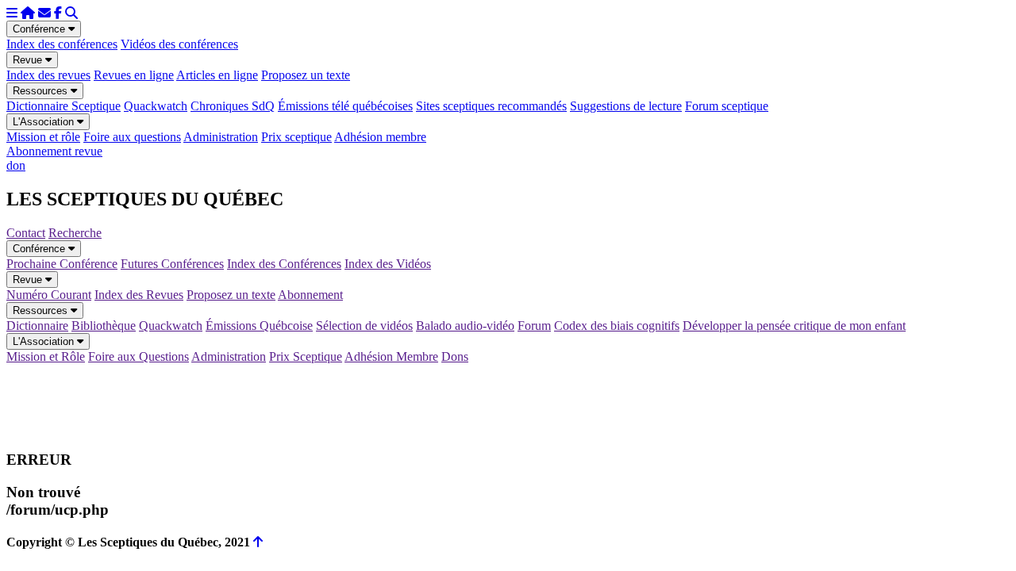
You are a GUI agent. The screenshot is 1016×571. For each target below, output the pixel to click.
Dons (454, 356)
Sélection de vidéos (364, 325)
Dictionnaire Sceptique (63, 106)
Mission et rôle (43, 137)
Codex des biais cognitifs (616, 325)
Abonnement (310, 294)
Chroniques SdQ (232, 106)
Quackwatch (155, 106)
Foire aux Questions (138, 356)
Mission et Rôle (45, 356)
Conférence (40, 29)
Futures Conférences (172, 263)
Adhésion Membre (391, 356)
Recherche (75, 233)
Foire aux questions (132, 137)
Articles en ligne (217, 75)
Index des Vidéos (387, 263)
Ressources (42, 91)
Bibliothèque (103, 325)
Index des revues (48, 75)
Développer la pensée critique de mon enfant (794, 325)
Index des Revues (138, 294)
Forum (534, 325)
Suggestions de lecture (626, 106)
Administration (220, 137)
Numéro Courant (48, 294)
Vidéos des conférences (179, 44)
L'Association (45, 122)
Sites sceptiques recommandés (491, 106)
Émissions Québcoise (259, 325)
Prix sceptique (296, 137)
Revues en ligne (134, 75)
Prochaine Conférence (61, 263)
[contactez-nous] (44, 13)
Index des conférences (61, 44)
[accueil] (28, 13)
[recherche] (71, 13)
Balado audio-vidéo (465, 325)
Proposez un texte (305, 75)
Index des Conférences (284, 263)
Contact (25, 233)
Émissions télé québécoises (345, 106)
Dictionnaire (37, 325)
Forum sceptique (726, 106)
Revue (29, 60)
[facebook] (58, 13)
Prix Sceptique (305, 356)
